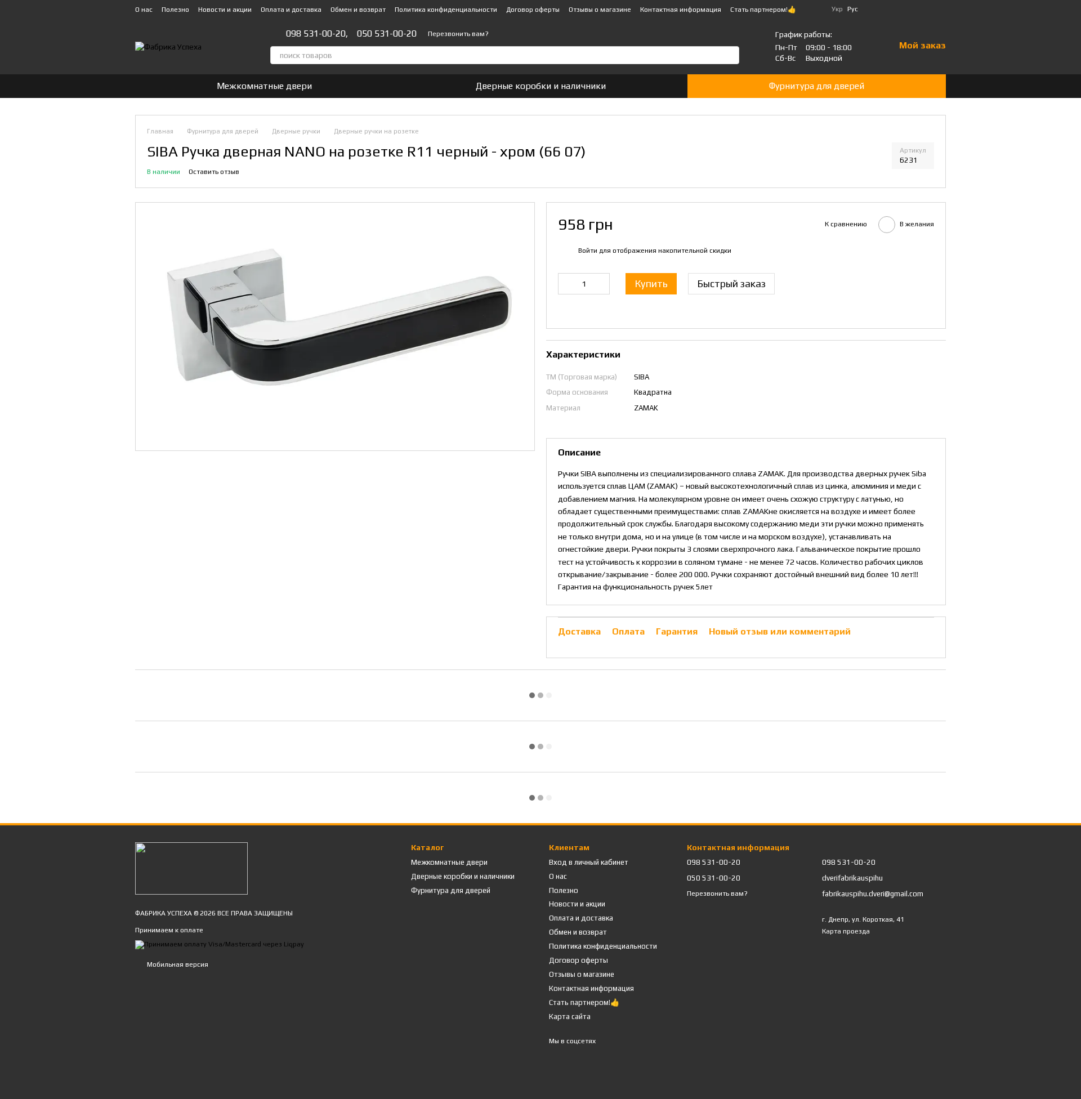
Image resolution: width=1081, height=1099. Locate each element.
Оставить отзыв (214, 172)
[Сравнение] (908, 9)
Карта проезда (846, 931)
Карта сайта (570, 1016)
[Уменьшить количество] (566, 284)
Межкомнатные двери (264, 86)
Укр (837, 9)
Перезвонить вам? (458, 34)
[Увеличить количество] (601, 284)
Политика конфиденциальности (446, 10)
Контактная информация (680, 10)
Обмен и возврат (358, 10)
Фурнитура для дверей (816, 86)
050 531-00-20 (387, 33)
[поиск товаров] (730, 55)
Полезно (175, 10)
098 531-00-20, (317, 33)
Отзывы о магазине (600, 10)
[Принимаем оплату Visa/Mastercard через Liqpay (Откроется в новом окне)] (219, 944)
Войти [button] (587, 250)
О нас (144, 10)
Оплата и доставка (291, 10)
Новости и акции (225, 10)
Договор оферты (533, 10)
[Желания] (937, 9)
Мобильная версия (176, 964)
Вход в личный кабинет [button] (588, 862)
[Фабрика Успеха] (191, 868)
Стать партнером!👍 (763, 10)
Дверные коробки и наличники (541, 86)
